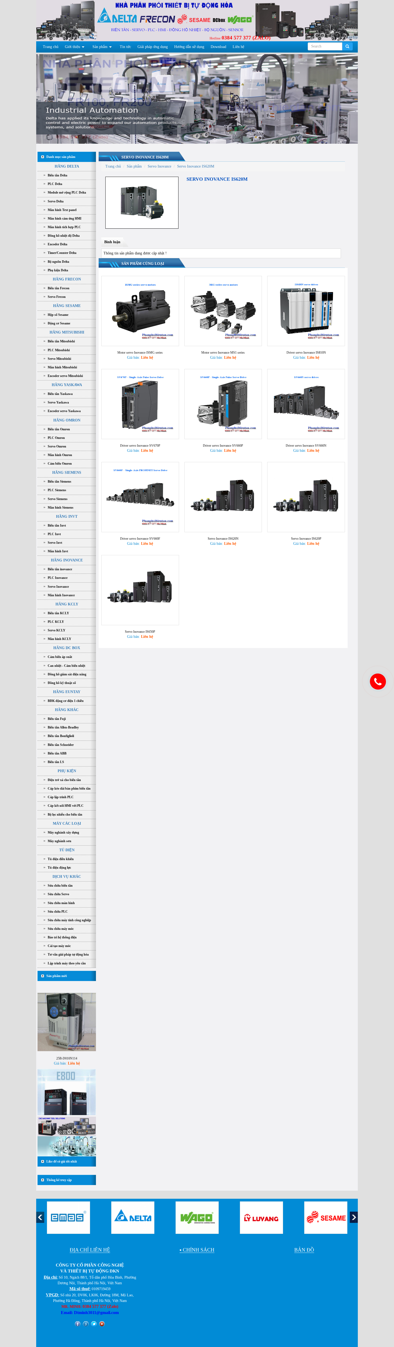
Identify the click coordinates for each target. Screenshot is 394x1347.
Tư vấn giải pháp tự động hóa (68, 954)
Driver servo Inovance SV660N (306, 445)
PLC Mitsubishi (59, 350)
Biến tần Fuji (57, 719)
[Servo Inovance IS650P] (140, 590)
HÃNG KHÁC (67, 710)
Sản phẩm (99, 47)
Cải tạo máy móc (59, 946)
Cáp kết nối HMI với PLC (66, 806)
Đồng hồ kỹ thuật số (62, 683)
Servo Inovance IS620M (145, 157)
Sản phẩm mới (56, 976)
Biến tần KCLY (58, 613)
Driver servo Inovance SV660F (140, 539)
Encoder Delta (57, 244)
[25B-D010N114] (67, 998)
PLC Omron (56, 438)
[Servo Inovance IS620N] (223, 497)
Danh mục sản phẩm (60, 157)
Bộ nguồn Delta (58, 262)
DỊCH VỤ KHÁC (67, 877)
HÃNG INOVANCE (67, 560)
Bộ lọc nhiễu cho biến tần (65, 814)
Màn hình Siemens (60, 507)
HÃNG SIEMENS (66, 473)
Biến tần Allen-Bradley (63, 727)
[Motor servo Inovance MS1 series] (223, 311)
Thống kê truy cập (59, 1180)
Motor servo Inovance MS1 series (223, 352)
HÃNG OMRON (66, 420)
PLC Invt (54, 534)
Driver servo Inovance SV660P (223, 445)
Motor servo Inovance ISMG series (140, 352)
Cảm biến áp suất (60, 657)
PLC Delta (55, 184)
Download (218, 47)
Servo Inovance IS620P (306, 539)
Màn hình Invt (58, 551)
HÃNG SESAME (67, 306)
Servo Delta (56, 201)
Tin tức (125, 47)
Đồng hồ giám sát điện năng (67, 674)
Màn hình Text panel (62, 210)
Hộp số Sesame (58, 315)
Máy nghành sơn (59, 841)
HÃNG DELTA (67, 166)
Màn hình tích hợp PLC (64, 227)
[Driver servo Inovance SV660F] (140, 497)
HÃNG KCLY (66, 604)
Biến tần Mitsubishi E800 (67, 1111)
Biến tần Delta (57, 175)
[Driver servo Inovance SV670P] (140, 404)
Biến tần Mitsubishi (61, 341)
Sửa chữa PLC (58, 911)
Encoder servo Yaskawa (64, 411)
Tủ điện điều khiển (61, 859)
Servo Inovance (58, 587)
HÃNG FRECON (67, 279)
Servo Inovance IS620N (223, 539)
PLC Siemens (57, 490)
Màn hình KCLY (59, 639)
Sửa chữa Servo (58, 894)
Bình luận (112, 242)
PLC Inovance (58, 578)
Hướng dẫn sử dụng (189, 47)
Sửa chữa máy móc (61, 929)
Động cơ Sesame (59, 323)
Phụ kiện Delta (58, 270)
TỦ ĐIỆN (67, 850)
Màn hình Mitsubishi (62, 367)
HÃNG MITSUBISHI (67, 332)
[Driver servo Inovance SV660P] (223, 404)
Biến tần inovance (60, 569)
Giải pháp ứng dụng (152, 47)
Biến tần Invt (57, 525)
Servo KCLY (56, 630)
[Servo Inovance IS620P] (306, 497)
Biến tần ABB (57, 753)
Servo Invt (55, 543)
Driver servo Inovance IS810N (306, 352)
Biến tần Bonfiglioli (61, 736)
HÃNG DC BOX (66, 648)
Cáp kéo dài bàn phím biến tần (69, 788)
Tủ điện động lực (59, 867)
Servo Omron (57, 446)
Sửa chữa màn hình (61, 903)
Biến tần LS (56, 762)
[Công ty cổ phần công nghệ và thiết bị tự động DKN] (69, 22)
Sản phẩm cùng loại (142, 264)
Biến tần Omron (59, 429)
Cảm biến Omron (60, 463)
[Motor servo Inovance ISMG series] (140, 311)
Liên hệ (238, 47)
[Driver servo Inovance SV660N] (306, 404)
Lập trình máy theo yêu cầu (67, 963)
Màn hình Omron (60, 455)
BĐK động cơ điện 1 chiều (66, 701)
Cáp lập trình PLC (61, 797)
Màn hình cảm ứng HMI (64, 218)
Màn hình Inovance (61, 595)
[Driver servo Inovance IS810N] (306, 311)
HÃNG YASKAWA (67, 385)
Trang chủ (50, 47)
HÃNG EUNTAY (66, 692)
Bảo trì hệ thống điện (62, 937)
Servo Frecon (57, 297)
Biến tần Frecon (58, 288)
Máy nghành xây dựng (63, 832)
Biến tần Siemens (59, 481)
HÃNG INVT (66, 517)
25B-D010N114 (66, 1034)
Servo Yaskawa (58, 402)
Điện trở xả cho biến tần (64, 780)
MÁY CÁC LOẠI (67, 823)
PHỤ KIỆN (67, 771)
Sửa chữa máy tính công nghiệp (69, 920)
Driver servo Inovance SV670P (140, 445)
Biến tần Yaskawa (60, 394)
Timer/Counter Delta (62, 253)
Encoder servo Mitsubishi (65, 376)
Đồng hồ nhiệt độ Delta (64, 236)
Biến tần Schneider (61, 745)
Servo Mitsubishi (59, 359)
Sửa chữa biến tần (60, 885)
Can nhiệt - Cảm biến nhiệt (66, 666)
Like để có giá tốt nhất (61, 1161)
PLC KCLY (56, 622)
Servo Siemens (58, 499)
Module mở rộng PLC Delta (67, 192)
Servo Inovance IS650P (140, 632)
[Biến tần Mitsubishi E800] (67, 1074)
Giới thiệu (72, 47)
